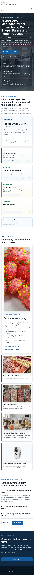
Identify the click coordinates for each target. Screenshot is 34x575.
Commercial (19, 8)
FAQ (6, 10)
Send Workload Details (10, 52)
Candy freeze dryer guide (11, 346)
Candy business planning (11, 349)
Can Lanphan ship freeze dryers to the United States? (16, 515)
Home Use (12, 8)
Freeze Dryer (4, 8)
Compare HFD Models (9, 57)
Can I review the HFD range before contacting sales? (16, 491)
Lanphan (9, 3)
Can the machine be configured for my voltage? (14, 507)
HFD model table (11, 495)
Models (25, 8)
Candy (30, 8)
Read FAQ (6, 522)
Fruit (2, 10)
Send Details (17, 522)
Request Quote (5, 571)
